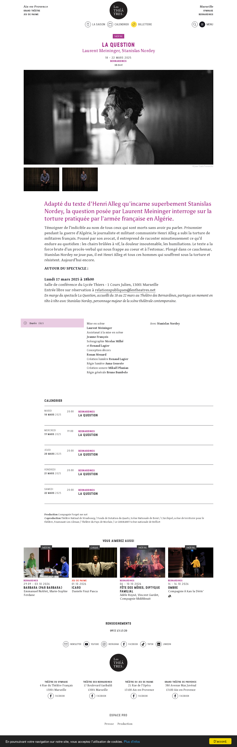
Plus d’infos (132, 741)
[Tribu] (169, 596)
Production (125, 724)
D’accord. (220, 741)
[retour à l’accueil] (118, 10)
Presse (109, 724)
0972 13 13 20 (118, 631)
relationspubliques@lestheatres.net (125, 290)
